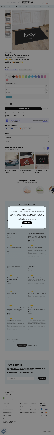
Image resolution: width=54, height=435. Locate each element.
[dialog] (27, 217)
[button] (27, 226)
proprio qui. (34, 219)
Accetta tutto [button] (27, 222)
